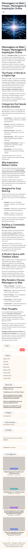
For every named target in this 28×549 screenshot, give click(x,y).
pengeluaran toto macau (9, 447)
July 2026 (5, 361)
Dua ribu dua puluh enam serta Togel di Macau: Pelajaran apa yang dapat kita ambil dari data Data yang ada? (12, 397)
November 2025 (7, 375)
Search (7, 345)
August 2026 (6, 358)
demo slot (5, 438)
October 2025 (6, 378)
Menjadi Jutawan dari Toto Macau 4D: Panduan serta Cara (12, 388)
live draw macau (12, 438)
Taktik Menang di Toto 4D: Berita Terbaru (13, 392)
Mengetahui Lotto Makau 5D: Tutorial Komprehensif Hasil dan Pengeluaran (12, 406)
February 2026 (7, 370)
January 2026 (6, 372)
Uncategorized (7, 416)
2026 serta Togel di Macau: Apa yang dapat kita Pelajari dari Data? (12, 402)
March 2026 (6, 367)
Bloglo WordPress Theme (16, 546)
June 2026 (5, 364)
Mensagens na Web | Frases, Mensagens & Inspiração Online (14, 6)
